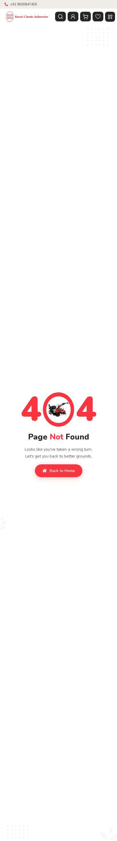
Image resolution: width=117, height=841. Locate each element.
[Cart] (85, 16)
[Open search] (60, 16)
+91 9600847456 (23, 4)
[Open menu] (110, 17)
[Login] (73, 16)
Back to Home (62, 470)
